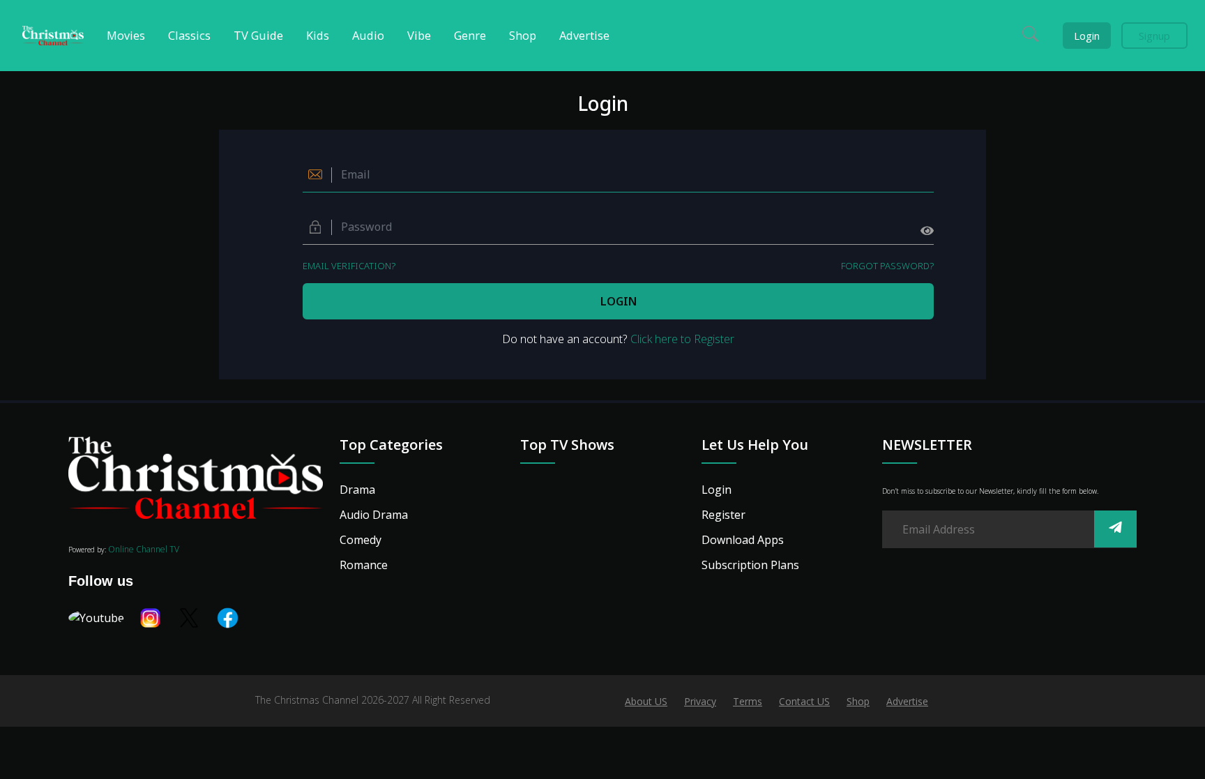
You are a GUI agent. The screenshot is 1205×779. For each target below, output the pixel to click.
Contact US (804, 701)
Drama (357, 489)
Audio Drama (374, 514)
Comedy (360, 539)
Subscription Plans (750, 565)
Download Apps (743, 539)
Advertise (907, 701)
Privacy (700, 701)
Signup (1154, 36)
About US (646, 701)
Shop (858, 701)
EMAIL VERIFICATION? (349, 265)
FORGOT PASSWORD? (887, 265)
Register (723, 514)
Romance (364, 565)
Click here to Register (682, 339)
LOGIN (618, 301)
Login (1087, 36)
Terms (747, 701)
